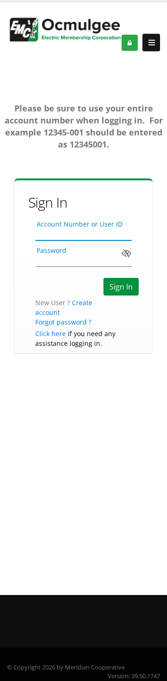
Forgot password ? (63, 322)
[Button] (151, 42)
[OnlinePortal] (64, 29)
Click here (50, 333)
